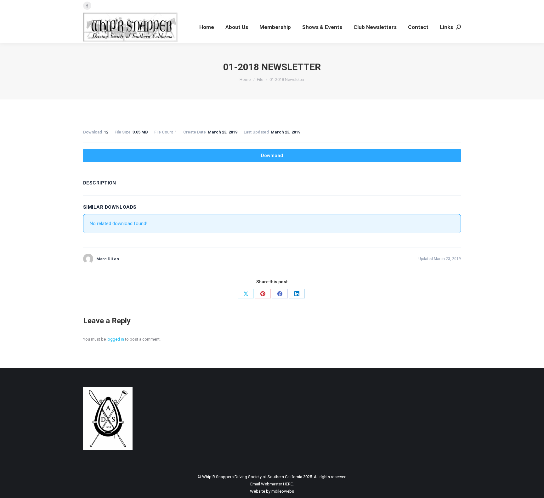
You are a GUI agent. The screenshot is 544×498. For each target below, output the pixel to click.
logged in (115, 339)
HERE (288, 484)
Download (272, 155)
